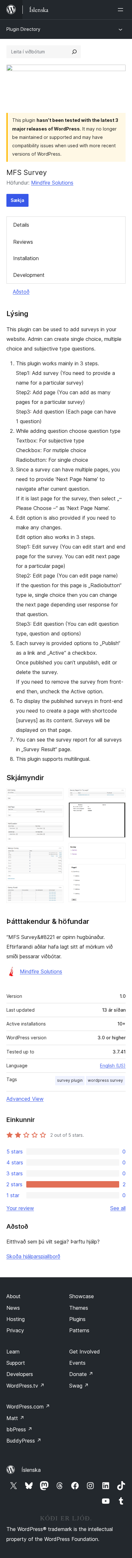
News (13, 1308)
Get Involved (84, 1351)
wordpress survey (105, 1080)
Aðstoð (21, 291)
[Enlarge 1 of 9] (55, 797)
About (13, 1296)
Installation (26, 258)
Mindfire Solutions (52, 182)
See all (118, 1208)
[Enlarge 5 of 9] (55, 894)
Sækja (17, 200)
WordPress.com (28, 1406)
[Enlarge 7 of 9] (117, 811)
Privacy (15, 1330)
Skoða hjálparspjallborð (33, 1256)
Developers (19, 1374)
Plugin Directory (23, 29)
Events (77, 1363)
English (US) (113, 1065)
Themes (78, 1308)
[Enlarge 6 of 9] (117, 797)
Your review (20, 1208)
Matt (15, 1418)
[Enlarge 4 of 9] (55, 855)
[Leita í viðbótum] (74, 51)
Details (21, 225)
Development (29, 275)
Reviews (23, 242)
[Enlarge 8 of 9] (117, 851)
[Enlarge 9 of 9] (117, 873)
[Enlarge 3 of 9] (55, 831)
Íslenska (31, 1470)
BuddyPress (23, 1440)
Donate (81, 1374)
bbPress (19, 1429)
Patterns (79, 1330)
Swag (79, 1385)
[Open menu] (121, 9)
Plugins (77, 1319)
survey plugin (70, 1080)
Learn (13, 1351)
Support (15, 1363)
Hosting (15, 1319)
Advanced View (25, 1099)
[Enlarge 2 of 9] (55, 814)
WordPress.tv (25, 1385)
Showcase (81, 1296)
